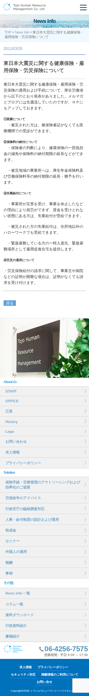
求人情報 (25, 667)
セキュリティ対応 (23, 674)
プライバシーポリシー (52, 667)
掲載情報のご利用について (59, 674)
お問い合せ (44, 682)
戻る (10, 303)
